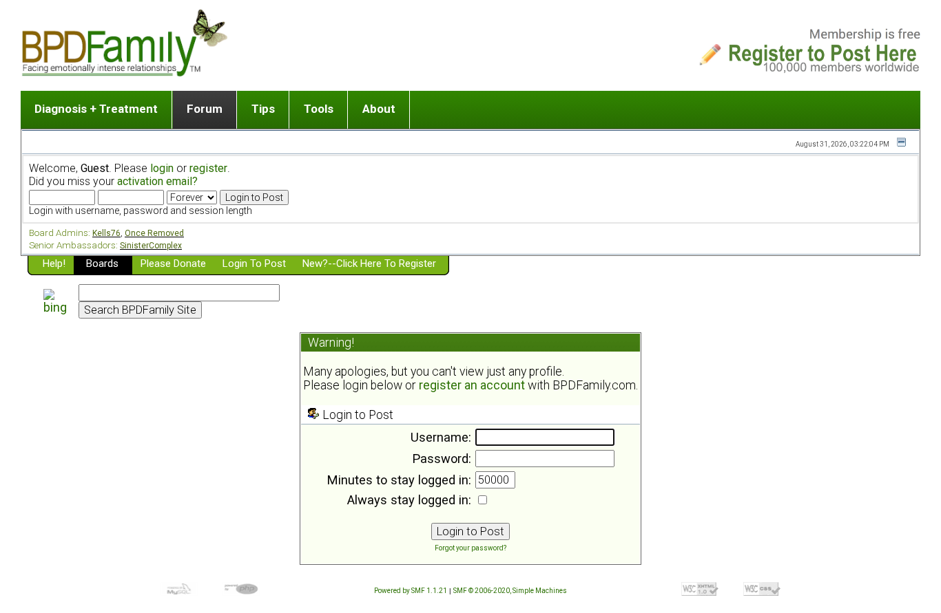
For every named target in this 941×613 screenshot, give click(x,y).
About (378, 109)
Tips (263, 109)
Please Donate (173, 263)
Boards (102, 263)
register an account (472, 385)
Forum (205, 109)
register (208, 168)
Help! (54, 263)
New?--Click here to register (369, 263)
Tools (318, 109)
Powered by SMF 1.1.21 (410, 590)
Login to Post (254, 263)
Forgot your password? (470, 548)
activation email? (157, 181)
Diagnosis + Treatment (96, 109)
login (162, 168)
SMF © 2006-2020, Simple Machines (510, 590)
